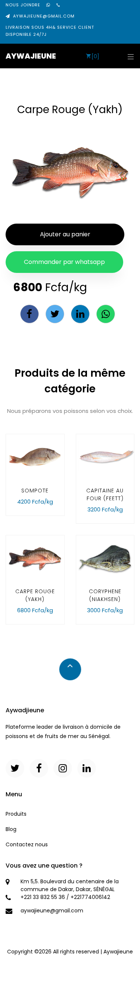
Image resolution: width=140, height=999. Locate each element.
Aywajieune (31, 56)
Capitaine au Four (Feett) (105, 494)
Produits (16, 814)
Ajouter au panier (65, 234)
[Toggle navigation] (128, 56)
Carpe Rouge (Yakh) (35, 595)
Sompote (35, 490)
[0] (95, 56)
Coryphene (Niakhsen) (105, 595)
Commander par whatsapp (64, 262)
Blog (11, 829)
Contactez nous (27, 844)
